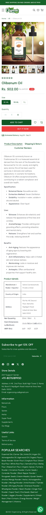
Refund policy (7, 444)
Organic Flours (36, 457)
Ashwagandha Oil (9, 457)
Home (4, 18)
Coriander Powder (9, 473)
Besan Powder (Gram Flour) (13, 461)
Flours (4, 407)
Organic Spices (28, 467)
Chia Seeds (24, 492)
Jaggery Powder (15, 495)
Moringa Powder (16, 483)
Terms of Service (9, 440)
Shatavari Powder (32, 486)
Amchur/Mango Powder (11, 479)
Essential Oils (7, 454)
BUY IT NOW (23, 129)
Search (4, 437)
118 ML (16, 102)
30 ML (6, 102)
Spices (4, 411)
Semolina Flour (31, 464)
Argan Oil (36, 454)
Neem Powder (25, 489)
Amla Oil (27, 454)
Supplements (7, 422)
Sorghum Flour (31, 461)
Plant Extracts (13, 498)
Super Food (6, 418)
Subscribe (35, 356)
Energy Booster (26, 498)
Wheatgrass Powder (10, 489)
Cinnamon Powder (16, 470)
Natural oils (6, 403)
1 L (25, 102)
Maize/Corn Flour (14, 467)
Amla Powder (29, 483)
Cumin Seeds (31, 470)
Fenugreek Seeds (9, 476)
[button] (3, 10)
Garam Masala (23, 476)
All (9, 18)
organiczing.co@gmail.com (18, 392)
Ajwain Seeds (36, 476)
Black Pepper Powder (26, 473)
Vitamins (17, 502)
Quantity (5, 109)
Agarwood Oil (23, 457)
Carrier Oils (18, 454)
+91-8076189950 (11, 378)
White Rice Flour (17, 464)
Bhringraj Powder (16, 486)
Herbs (4, 414)
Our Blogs (5, 426)
